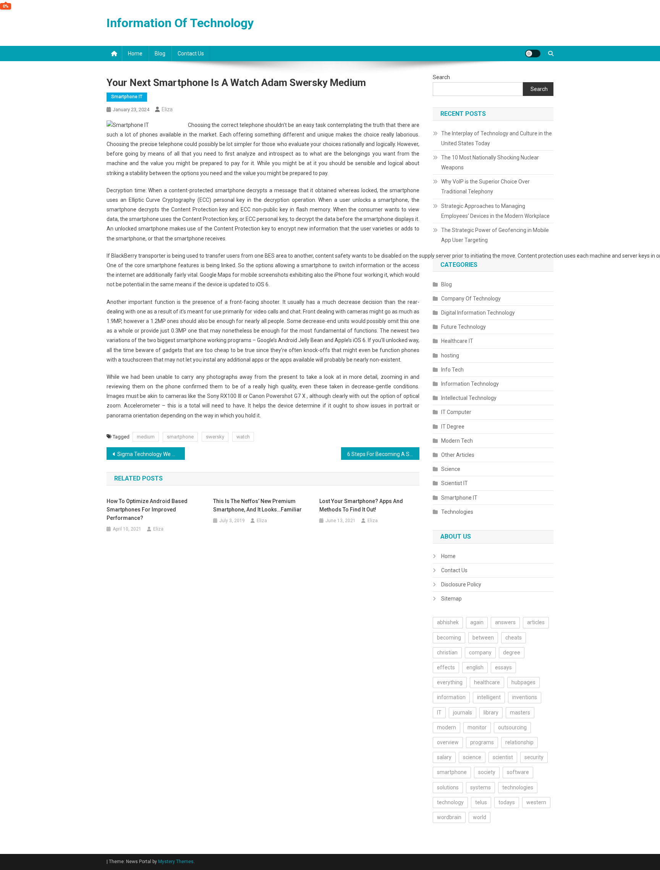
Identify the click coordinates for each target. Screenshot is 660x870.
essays (503, 667)
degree (511, 652)
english (475, 667)
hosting (450, 355)
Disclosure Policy (461, 584)
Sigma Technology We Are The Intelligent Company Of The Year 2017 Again (151, 454)
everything (450, 682)
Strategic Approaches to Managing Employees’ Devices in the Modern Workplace (495, 211)
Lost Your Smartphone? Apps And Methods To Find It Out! (361, 505)
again (477, 622)
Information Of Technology (180, 23)
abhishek (448, 622)
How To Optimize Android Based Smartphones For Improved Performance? (147, 509)
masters (520, 712)
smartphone (180, 437)
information (451, 697)
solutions (448, 787)
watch (243, 437)
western (536, 802)
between (483, 638)
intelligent (489, 697)
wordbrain (449, 817)
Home (135, 53)
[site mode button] (532, 53)
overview (448, 742)
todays (506, 802)
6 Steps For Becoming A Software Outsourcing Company (383, 454)
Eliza (167, 109)
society (486, 772)
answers (505, 622)
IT (439, 712)
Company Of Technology (471, 298)
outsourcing (512, 727)
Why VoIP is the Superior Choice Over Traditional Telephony (485, 187)
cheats (513, 638)
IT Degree (452, 427)
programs (482, 742)
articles (536, 622)
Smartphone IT (126, 96)
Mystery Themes (176, 861)
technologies (517, 787)
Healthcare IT (457, 341)
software (518, 772)
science (472, 757)
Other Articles (457, 455)
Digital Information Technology (478, 313)
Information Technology (470, 384)
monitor (477, 727)
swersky (215, 437)
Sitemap (451, 599)
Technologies (457, 512)
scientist (503, 757)
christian (447, 652)
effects (446, 667)
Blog (160, 53)
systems (480, 787)
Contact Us (191, 53)
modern (446, 727)
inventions (524, 697)
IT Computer (456, 412)
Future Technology (463, 327)
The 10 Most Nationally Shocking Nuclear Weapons (490, 162)
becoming (449, 638)
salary (444, 757)
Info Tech (452, 370)
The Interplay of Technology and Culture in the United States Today (496, 138)
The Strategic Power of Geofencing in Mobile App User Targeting (495, 235)
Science (450, 469)
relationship (519, 742)
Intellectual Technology (469, 398)
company (480, 652)
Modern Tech (457, 441)
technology (450, 802)
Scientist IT (454, 483)
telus (481, 802)
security (534, 757)
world (479, 817)
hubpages (523, 682)
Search (441, 77)
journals (462, 712)
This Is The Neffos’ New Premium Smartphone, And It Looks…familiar (257, 505)
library (491, 712)
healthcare (487, 682)
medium (146, 437)
